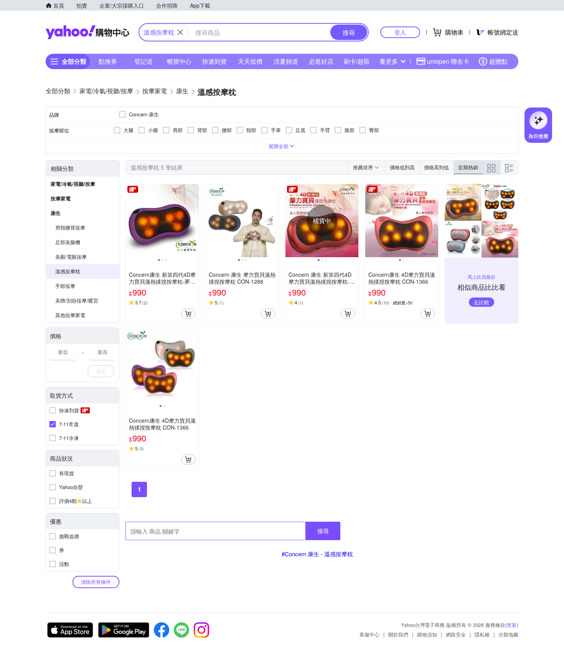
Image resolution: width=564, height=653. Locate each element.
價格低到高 (402, 167)
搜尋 (323, 531)
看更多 (388, 61)
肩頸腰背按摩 (70, 227)
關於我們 (398, 634)
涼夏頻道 (286, 61)
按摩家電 (61, 198)
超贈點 (498, 61)
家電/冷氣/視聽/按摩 (73, 183)
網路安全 (456, 634)
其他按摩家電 (70, 315)
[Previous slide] (131, 220)
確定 (101, 371)
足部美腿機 (67, 242)
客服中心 (369, 634)
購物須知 (427, 634)
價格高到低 (436, 167)
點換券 (108, 61)
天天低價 (250, 61)
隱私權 (482, 634)
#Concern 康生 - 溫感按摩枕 (317, 554)
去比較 (481, 302)
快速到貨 (214, 61)
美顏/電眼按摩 (71, 256)
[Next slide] (194, 220)
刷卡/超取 (357, 61)
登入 (400, 32)
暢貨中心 (179, 61)
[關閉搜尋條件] (180, 32)
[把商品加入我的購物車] (188, 314)
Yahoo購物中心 (87, 32)
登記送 (143, 61)
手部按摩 (65, 285)
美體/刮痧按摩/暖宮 (76, 300)
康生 (56, 213)
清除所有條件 (96, 581)
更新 (512, 624)
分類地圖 (508, 634)
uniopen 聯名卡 (448, 61)
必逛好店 (321, 61)
